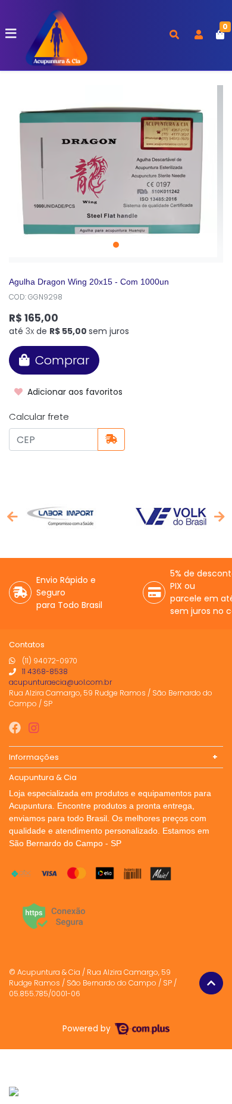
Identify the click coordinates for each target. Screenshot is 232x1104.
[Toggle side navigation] (11, 34)
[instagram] (34, 727)
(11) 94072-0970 (49, 661)
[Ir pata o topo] (211, 983)
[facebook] (16, 727)
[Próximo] (219, 516)
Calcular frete (39, 416)
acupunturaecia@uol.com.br (60, 682)
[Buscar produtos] (174, 35)
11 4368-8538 (45, 671)
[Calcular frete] (111, 439)
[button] (198, 35)
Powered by (87, 1028)
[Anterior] (12, 516)
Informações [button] (34, 757)
